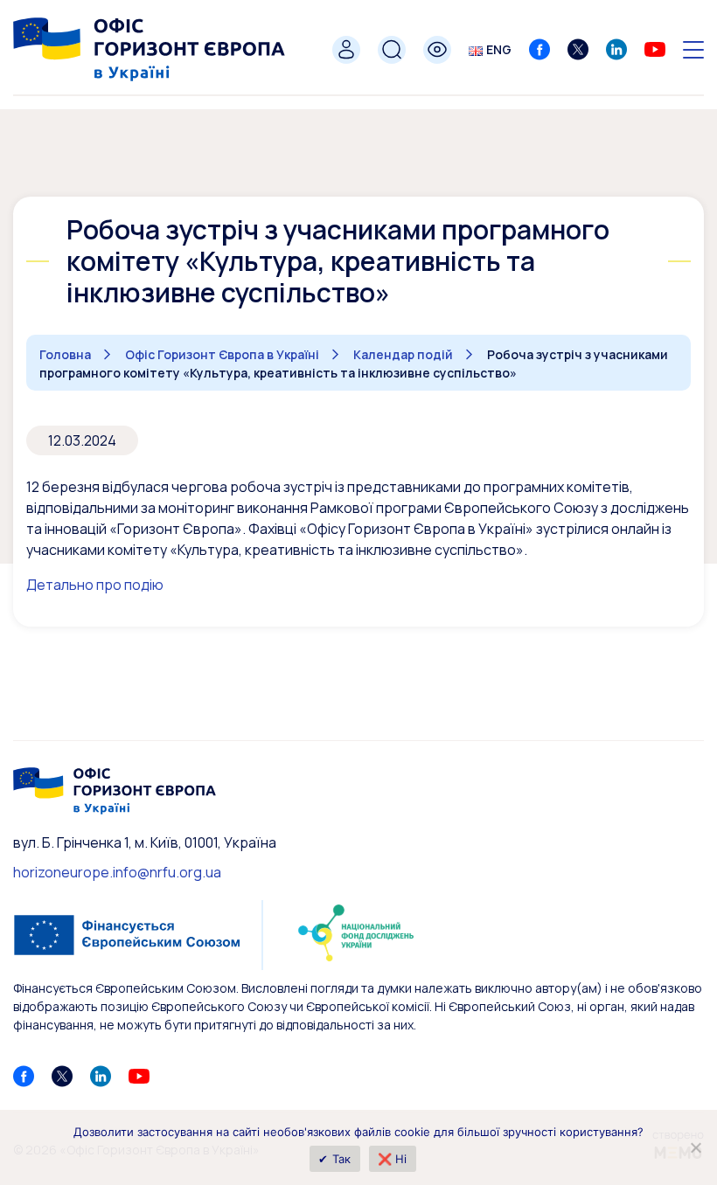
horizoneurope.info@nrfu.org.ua (117, 872)
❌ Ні (392, 1159)
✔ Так (334, 1159)
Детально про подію (95, 584)
